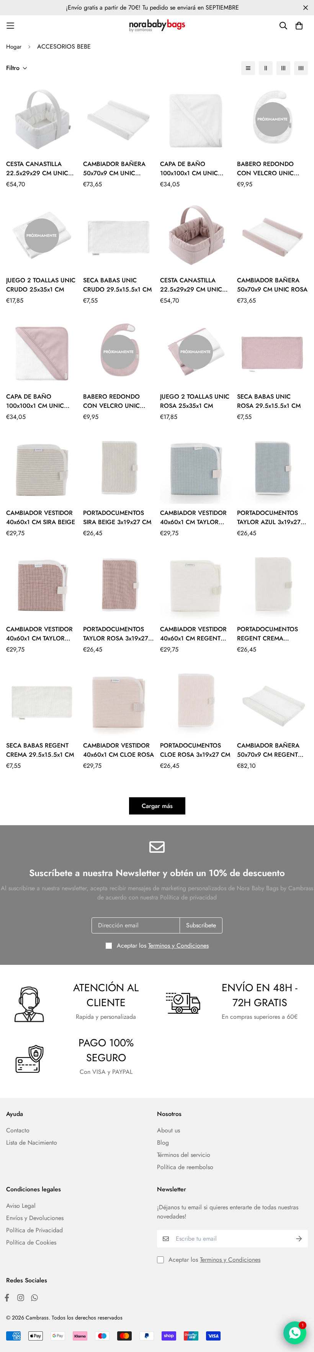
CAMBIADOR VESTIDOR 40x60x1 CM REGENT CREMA (193, 634)
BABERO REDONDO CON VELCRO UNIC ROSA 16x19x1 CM (111, 401)
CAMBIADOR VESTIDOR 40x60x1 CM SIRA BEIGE (40, 517)
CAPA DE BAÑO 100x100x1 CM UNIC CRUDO (189, 169)
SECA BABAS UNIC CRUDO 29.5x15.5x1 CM (117, 285)
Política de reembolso (185, 1167)
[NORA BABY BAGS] (157, 25)
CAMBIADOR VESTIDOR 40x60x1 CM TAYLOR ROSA (39, 634)
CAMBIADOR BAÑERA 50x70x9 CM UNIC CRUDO (114, 169)
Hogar (13, 46)
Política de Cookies (31, 1242)
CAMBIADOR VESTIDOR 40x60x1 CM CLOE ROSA (118, 750)
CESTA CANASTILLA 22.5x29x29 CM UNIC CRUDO (37, 169)
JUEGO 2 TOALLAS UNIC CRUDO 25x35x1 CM (40, 285)
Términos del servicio (183, 1154)
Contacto (17, 1130)
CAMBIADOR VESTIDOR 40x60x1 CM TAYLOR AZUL (193, 517)
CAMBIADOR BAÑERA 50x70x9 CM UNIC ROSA (272, 285)
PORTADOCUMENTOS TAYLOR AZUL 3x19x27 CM (269, 517)
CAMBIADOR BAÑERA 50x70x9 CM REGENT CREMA (268, 750)
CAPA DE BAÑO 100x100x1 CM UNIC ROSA (35, 401)
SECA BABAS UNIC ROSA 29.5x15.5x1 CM (269, 401)
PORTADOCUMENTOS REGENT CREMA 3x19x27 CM (267, 634)
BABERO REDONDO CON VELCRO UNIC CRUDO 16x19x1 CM (265, 169)
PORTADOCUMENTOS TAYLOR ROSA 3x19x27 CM (115, 634)
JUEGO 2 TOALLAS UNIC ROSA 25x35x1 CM (194, 401)
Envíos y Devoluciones (35, 1218)
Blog (163, 1142)
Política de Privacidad (34, 1230)
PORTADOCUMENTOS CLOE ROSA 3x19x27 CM (195, 750)
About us (168, 1130)
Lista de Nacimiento (31, 1142)
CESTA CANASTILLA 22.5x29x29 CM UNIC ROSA (191, 285)
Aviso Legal (21, 1205)
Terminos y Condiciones (178, 945)
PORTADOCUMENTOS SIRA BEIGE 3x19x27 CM (117, 517)
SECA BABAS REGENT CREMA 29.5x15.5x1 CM (40, 750)
